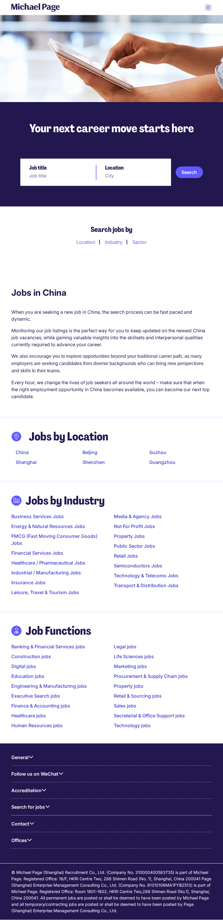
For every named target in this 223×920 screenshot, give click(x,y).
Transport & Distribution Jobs (146, 585)
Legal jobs (125, 646)
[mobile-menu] (208, 7)
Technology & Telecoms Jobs (146, 575)
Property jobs (128, 686)
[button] (189, 172)
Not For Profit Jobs (134, 526)
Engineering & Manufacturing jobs (49, 686)
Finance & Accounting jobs (40, 706)
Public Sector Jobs (134, 546)
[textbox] (57, 175)
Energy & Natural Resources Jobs (48, 526)
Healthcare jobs (28, 715)
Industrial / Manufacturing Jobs (46, 573)
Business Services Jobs (37, 516)
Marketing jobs (130, 666)
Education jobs (27, 676)
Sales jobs (125, 706)
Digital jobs (23, 666)
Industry (114, 242)
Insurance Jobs (28, 582)
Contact (20, 823)
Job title (38, 167)
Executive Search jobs (35, 696)
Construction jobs (31, 656)
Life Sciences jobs (134, 656)
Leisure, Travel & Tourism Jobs (45, 592)
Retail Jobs (126, 556)
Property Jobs (129, 536)
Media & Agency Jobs (138, 516)
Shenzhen (93, 462)
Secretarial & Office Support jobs (149, 715)
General (19, 757)
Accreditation (26, 790)
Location (114, 167)
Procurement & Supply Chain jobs (151, 676)
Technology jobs (132, 725)
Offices (19, 840)
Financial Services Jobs (37, 553)
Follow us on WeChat (34, 774)
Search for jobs (28, 807)
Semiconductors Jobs (138, 566)
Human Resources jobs (37, 725)
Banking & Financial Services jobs (48, 646)
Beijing (89, 452)
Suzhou (157, 452)
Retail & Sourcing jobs (138, 696)
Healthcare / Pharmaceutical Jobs (48, 563)
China (22, 452)
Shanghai (26, 462)
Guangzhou (162, 462)
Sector (139, 242)
